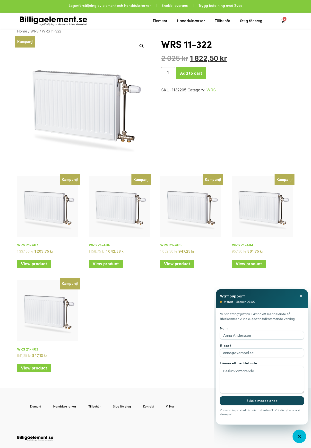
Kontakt (148, 406)
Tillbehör (222, 20)
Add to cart (191, 73)
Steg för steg (251, 20)
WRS (34, 31)
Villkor (170, 406)
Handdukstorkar (191, 20)
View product (34, 263)
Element (160, 20)
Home (22, 31)
